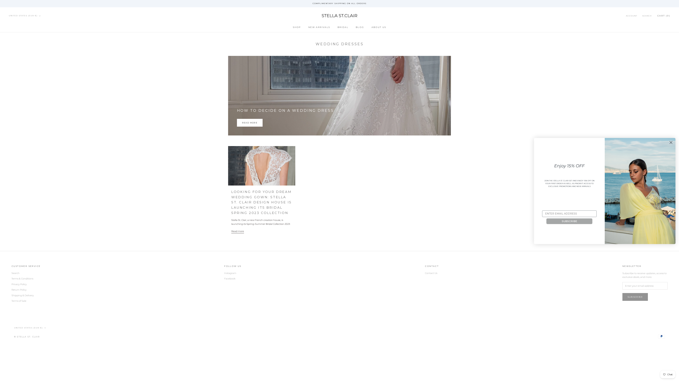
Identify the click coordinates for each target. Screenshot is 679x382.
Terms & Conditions (22, 278)
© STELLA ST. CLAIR (27, 336)
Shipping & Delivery (22, 295)
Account (631, 16)
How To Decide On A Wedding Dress (285, 110)
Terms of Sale (18, 300)
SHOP (297, 27)
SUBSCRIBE (569, 221)
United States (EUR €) (23, 16)
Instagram (230, 273)
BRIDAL (343, 27)
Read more (249, 122)
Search (647, 16)
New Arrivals (319, 27)
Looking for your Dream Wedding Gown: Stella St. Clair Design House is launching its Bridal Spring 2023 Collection (261, 202)
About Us (379, 27)
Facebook (230, 278)
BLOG (360, 27)
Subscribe (635, 297)
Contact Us (431, 273)
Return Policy (19, 289)
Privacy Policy (19, 284)
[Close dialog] (671, 142)
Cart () (663, 15)
